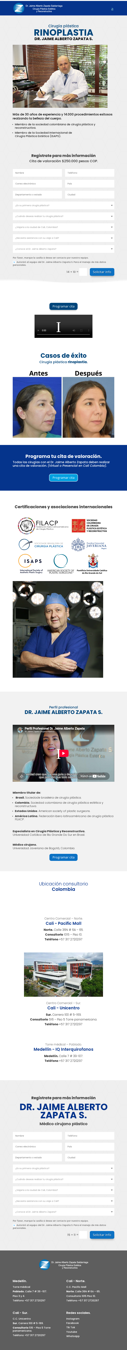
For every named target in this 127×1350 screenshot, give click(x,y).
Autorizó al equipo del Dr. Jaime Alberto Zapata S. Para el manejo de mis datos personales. (59, 263)
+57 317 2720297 (70, 939)
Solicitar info (102, 272)
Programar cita (63, 306)
